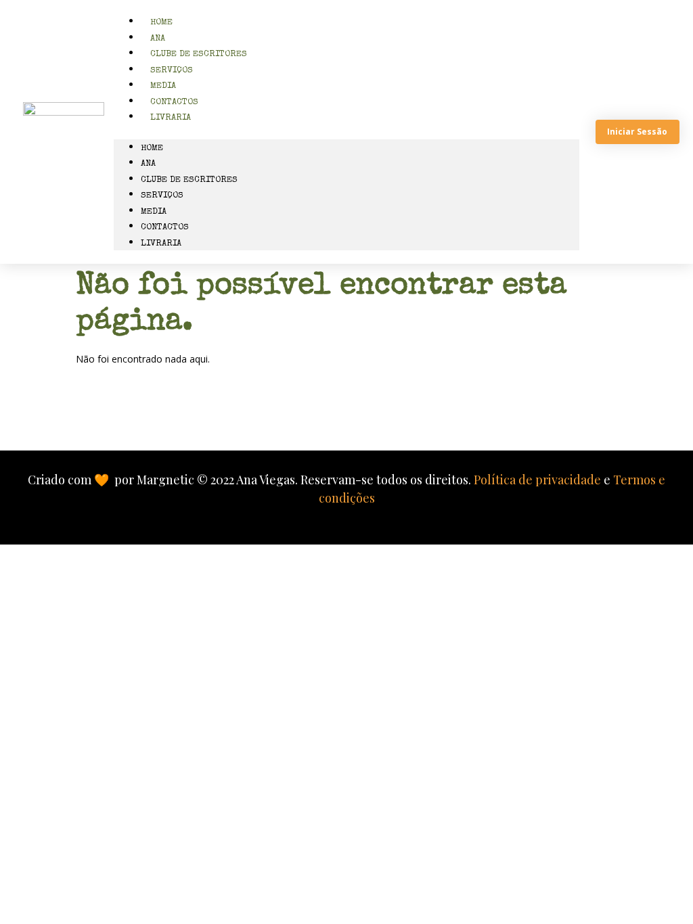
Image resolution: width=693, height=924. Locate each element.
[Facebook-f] (375, 416)
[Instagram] (318, 416)
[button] (347, 132)
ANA (148, 164)
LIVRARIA (170, 118)
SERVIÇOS (162, 195)
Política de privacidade (537, 479)
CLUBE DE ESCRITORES (189, 180)
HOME (152, 148)
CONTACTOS (165, 227)
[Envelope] (260, 416)
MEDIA (153, 212)
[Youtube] (433, 416)
